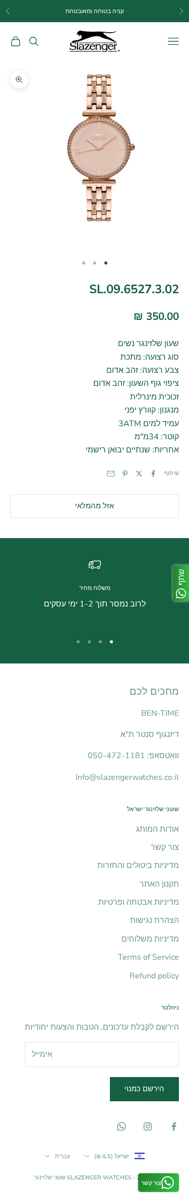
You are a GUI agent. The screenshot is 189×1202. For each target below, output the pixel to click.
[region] (94, 591)
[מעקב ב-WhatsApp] (121, 1126)
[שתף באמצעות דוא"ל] (111, 474)
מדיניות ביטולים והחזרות (138, 865)
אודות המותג (157, 829)
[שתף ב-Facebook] (153, 474)
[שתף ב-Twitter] (139, 474)
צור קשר (165, 847)
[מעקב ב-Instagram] (148, 1126)
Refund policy (154, 975)
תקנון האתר (159, 884)
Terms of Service (148, 957)
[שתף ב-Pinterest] (125, 474)
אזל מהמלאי (94, 506)
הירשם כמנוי (144, 1089)
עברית (62, 1156)
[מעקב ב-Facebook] (174, 1126)
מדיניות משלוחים (150, 939)
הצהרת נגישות (154, 920)
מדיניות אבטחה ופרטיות (138, 902)
